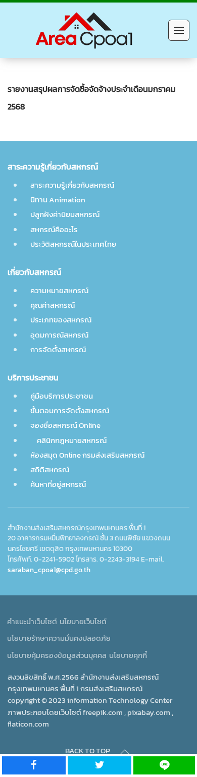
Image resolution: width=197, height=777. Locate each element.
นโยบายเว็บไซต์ (83, 621)
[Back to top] (125, 752)
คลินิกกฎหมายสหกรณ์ (71, 440)
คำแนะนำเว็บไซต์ (32, 621)
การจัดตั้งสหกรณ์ (58, 349)
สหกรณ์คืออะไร (54, 229)
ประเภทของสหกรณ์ (60, 319)
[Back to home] (85, 30)
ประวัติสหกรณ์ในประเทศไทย (73, 244)
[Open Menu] (178, 30)
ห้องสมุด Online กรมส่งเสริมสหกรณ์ (87, 455)
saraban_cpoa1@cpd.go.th (49, 570)
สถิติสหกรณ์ (49, 469)
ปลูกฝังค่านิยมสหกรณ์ (65, 214)
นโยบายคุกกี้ (128, 655)
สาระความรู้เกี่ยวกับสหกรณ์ (72, 185)
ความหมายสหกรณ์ (59, 290)
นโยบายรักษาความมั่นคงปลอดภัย (59, 638)
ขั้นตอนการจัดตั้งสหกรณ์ (69, 410)
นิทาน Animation (57, 199)
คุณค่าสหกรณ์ (52, 305)
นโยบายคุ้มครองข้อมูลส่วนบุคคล (57, 655)
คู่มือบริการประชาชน (61, 396)
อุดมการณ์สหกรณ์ (59, 335)
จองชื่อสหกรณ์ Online (65, 425)
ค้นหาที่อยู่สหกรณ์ (58, 484)
